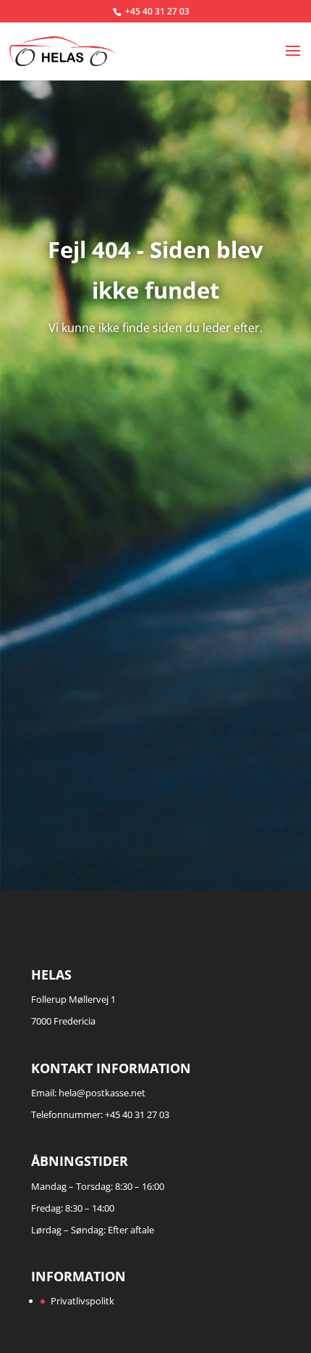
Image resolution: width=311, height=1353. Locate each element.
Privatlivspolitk (82, 1300)
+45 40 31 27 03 (157, 11)
